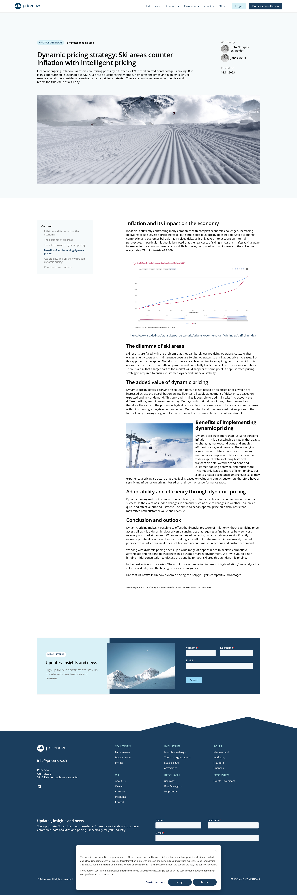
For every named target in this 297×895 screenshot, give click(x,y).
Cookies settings (155, 882)
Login (239, 6)
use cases (170, 781)
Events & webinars (224, 781)
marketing (219, 757)
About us (120, 781)
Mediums (120, 796)
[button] (154, 6)
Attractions (170, 768)
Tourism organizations (177, 757)
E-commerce (122, 752)
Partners (120, 791)
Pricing (119, 762)
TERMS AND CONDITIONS (245, 879)
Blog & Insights (173, 786)
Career (119, 786)
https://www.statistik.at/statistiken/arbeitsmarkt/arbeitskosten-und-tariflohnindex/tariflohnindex (193, 335)
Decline (205, 882)
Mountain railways (175, 752)
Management (221, 752)
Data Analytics (123, 757)
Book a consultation (265, 6)
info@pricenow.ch (52, 760)
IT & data (218, 762)
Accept (179, 882)
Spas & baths (172, 762)
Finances (218, 768)
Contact (119, 802)
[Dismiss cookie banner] (216, 851)
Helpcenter (170, 791)
